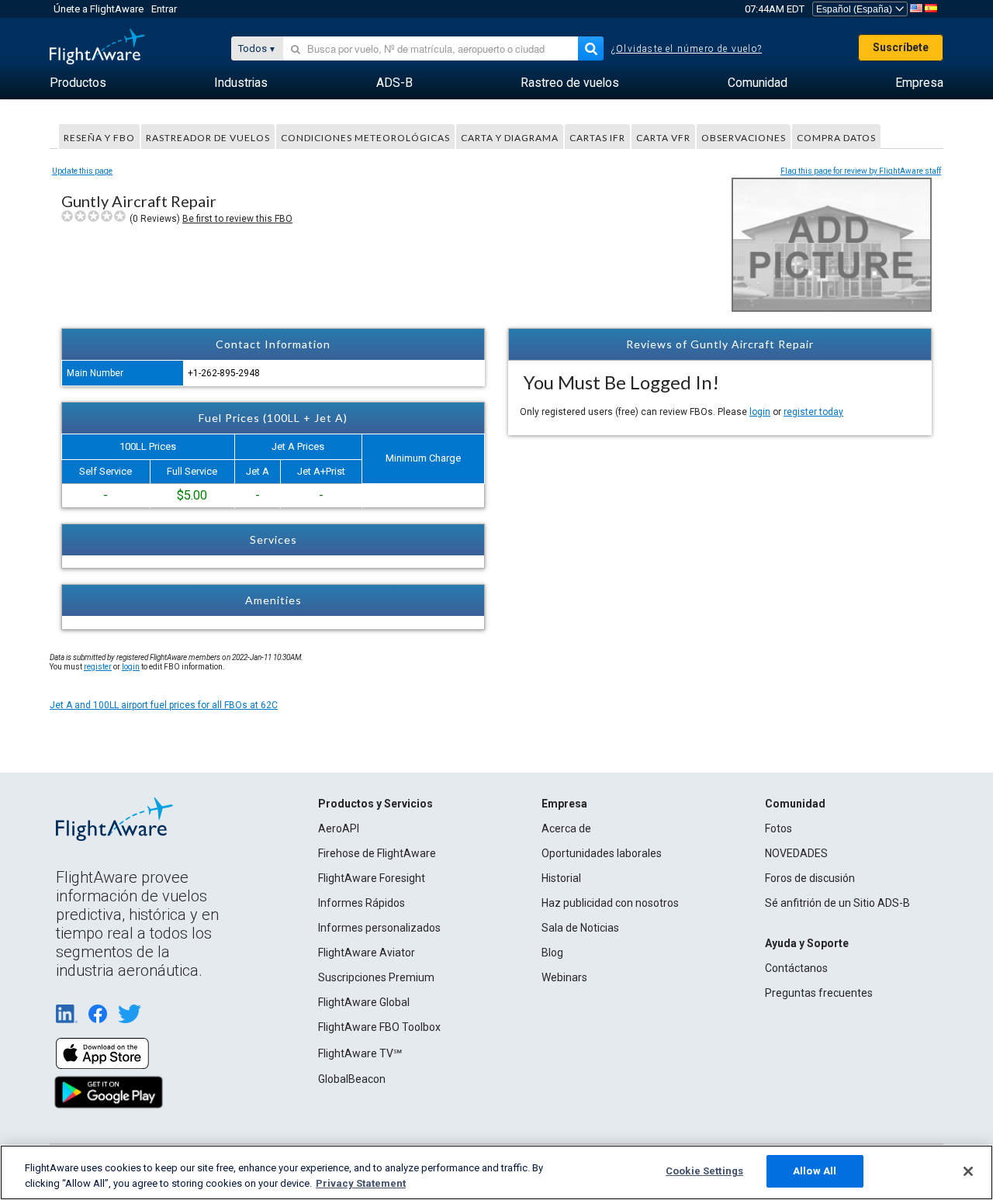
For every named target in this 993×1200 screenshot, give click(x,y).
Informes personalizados (379, 928)
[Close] (968, 1171)
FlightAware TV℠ (360, 1053)
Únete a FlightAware (99, 9)
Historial (561, 878)
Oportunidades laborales (601, 853)
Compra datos (836, 138)
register (98, 666)
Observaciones (743, 138)
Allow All (814, 1171)
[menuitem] (78, 83)
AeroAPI (338, 828)
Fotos (778, 828)
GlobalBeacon (352, 1079)
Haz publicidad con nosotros (610, 903)
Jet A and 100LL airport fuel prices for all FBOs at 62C (164, 705)
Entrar (164, 9)
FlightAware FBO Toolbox (379, 1027)
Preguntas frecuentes (819, 993)
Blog (552, 952)
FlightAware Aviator (366, 952)
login (759, 411)
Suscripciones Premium (376, 977)
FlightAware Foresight (371, 878)
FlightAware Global (364, 1002)
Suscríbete (901, 47)
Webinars (564, 977)
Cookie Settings (704, 1171)
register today (813, 411)
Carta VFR (663, 138)
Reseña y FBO (99, 138)
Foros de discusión (810, 878)
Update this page (82, 171)
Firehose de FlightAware (377, 853)
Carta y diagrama (510, 138)
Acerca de (566, 828)
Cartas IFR (597, 138)
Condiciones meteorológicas (365, 138)
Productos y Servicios (375, 803)
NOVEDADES (796, 853)
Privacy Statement (361, 1183)
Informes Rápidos (361, 903)
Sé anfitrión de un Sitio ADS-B (837, 903)
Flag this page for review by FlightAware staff (860, 171)
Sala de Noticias (580, 928)
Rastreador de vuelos (208, 138)
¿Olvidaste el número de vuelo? (686, 48)
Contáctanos (796, 968)
